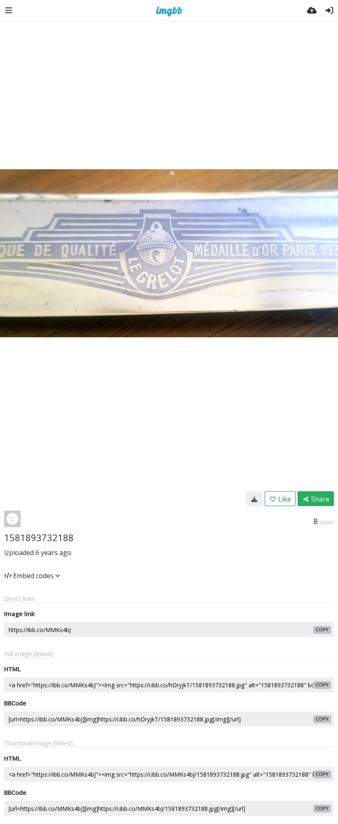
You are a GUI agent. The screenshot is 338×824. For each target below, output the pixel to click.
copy (322, 629)
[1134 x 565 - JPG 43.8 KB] (254, 498)
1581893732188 (39, 537)
